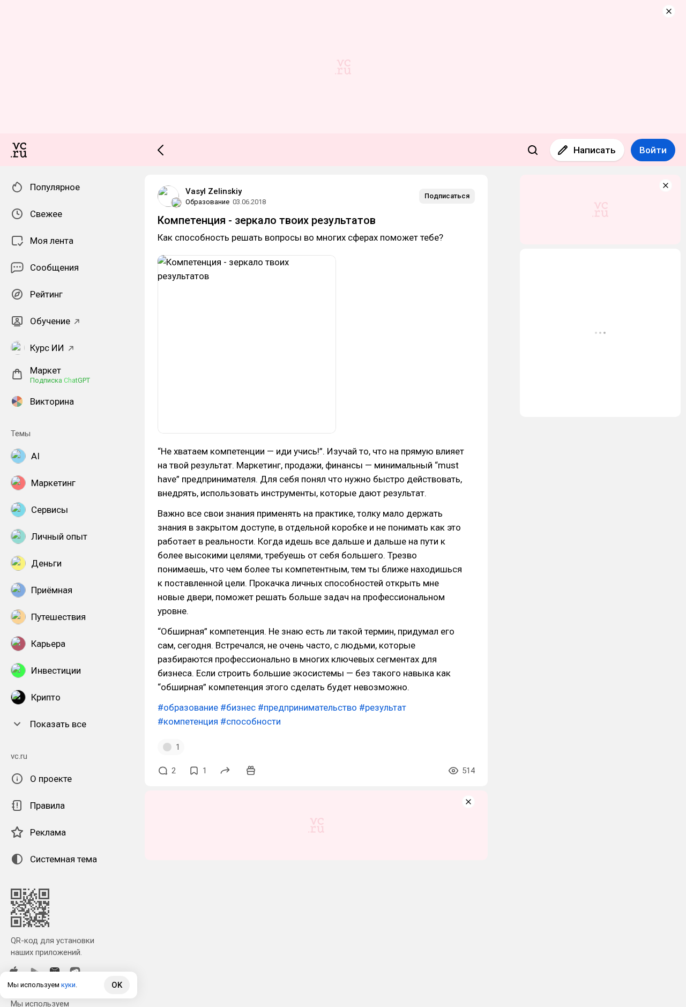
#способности (250, 721)
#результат (382, 707)
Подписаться (446, 196)
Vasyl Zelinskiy (213, 191)
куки (68, 985)
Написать (594, 150)
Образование (207, 202)
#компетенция (188, 721)
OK (116, 985)
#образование (188, 707)
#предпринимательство (307, 707)
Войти (653, 150)
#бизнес (238, 707)
